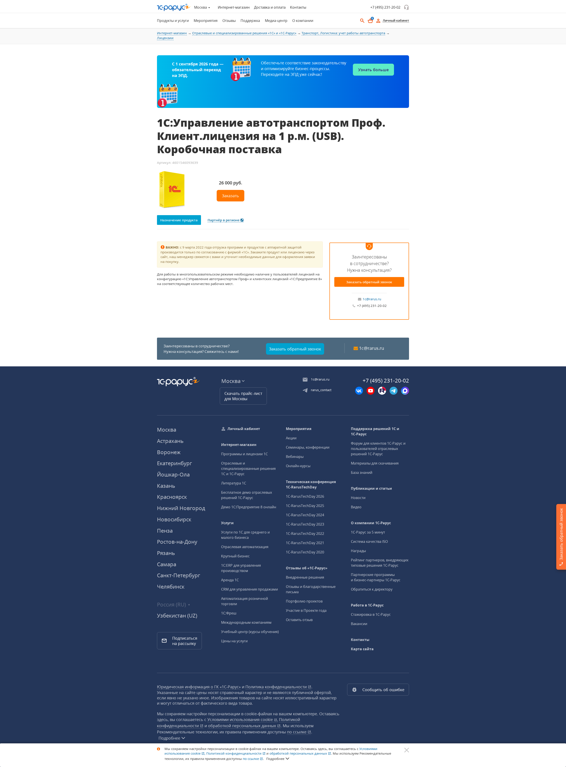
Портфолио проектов (304, 601)
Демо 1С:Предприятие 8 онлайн (248, 507)
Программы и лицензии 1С (244, 453)
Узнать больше (373, 69)
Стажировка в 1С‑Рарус (371, 614)
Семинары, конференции (307, 447)
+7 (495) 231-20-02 (385, 7)
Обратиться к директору (371, 589)
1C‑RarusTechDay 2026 (305, 496)
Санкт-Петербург (178, 575)
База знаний (361, 472)
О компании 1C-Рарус (371, 522)
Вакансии (359, 623)
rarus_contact (321, 390)
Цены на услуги (234, 641)
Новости (358, 497)
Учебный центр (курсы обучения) (250, 631)
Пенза (165, 530)
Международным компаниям (246, 622)
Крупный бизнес (235, 556)
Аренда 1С (230, 580)
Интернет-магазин (234, 7)
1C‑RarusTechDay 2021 (305, 542)
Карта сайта (362, 648)
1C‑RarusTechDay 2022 (305, 533)
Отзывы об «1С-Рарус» (306, 568)
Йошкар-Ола (173, 474)
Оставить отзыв (299, 619)
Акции (291, 438)
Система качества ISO (369, 541)
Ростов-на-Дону (177, 541)
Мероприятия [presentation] (206, 20)
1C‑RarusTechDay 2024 (305, 515)
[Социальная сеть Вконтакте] (359, 391)
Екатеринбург (174, 463)
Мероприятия (298, 428)
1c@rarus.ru (372, 299)
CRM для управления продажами (249, 589)
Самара (166, 564)
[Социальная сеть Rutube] (382, 391)
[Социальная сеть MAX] (405, 391)
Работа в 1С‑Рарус (367, 605)
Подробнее (169, 738)
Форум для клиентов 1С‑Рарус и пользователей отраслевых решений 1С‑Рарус (378, 448)
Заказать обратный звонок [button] (295, 349)
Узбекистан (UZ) (177, 615)
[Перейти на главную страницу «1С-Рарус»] (174, 7)
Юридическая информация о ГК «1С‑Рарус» (199, 686)
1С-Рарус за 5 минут (368, 532)
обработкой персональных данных (242, 725)
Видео (356, 507)
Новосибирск (174, 519)
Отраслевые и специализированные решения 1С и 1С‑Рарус (248, 468)
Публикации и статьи (371, 488)
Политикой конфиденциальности (234, 753)
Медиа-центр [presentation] (276, 20)
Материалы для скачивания (375, 463)
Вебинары (295, 456)
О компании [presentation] (302, 20)
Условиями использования (242, 719)
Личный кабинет (244, 428)
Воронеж (169, 452)
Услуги (227, 522)
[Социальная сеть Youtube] (371, 391)
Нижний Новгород (181, 508)
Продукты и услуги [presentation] (173, 20)
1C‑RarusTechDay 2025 (305, 505)
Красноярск (172, 496)
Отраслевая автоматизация (244, 546)
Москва (166, 429)
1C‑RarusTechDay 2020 (305, 552)
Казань (166, 485)
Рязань (166, 553)
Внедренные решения (305, 577)
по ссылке (297, 731)
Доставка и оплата (270, 7)
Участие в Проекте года (306, 610)
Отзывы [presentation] (229, 20)
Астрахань (170, 440)
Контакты (298, 7)
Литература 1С (233, 483)
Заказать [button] (230, 195)
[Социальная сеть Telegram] (394, 391)
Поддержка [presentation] (250, 20)
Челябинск (170, 586)
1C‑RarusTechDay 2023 (305, 524)
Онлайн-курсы (298, 465)
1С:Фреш (228, 613)
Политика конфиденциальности (276, 686)
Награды (358, 550)
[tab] (171, 20)
